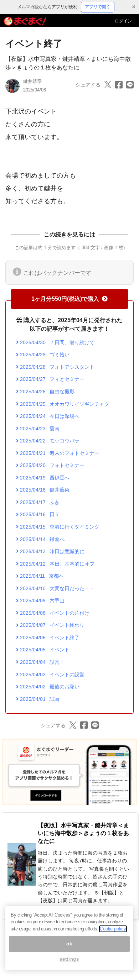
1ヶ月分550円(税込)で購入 (65, 299)
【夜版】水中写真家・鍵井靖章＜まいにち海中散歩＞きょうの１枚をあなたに (83, 833)
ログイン (123, 21)
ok (69, 943)
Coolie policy (113, 929)
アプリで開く (97, 6)
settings (69, 959)
